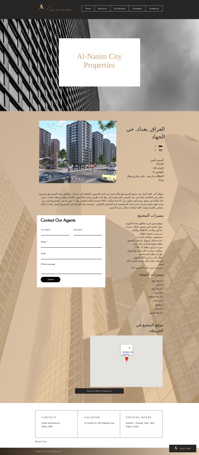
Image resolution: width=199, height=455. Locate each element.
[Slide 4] (82, 178)
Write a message (48, 264)
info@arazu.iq (54, 423)
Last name (77, 230)
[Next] (112, 151)
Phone (43, 242)
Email (43, 254)
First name (45, 230)
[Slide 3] (79, 179)
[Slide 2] (75, 178)
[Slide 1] (72, 178)
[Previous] (43, 151)
